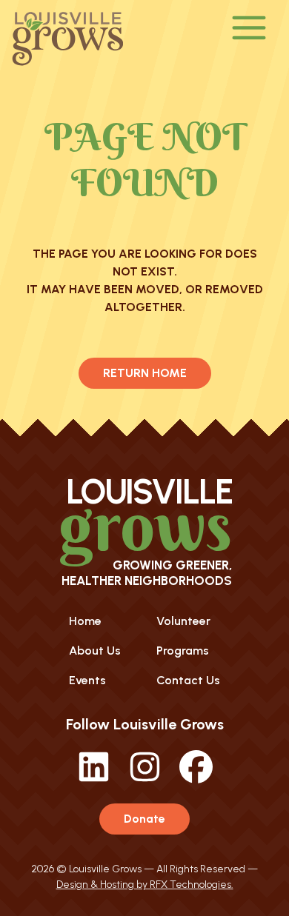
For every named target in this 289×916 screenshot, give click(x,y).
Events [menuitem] (87, 680)
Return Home (145, 373)
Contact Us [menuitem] (188, 680)
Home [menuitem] (85, 621)
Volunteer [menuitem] (183, 621)
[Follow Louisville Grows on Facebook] (196, 779)
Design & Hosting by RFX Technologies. (144, 884)
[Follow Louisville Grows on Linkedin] (93, 779)
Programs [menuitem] (182, 650)
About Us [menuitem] (95, 650)
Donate (144, 819)
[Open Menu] (249, 28)
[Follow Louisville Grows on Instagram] (145, 779)
